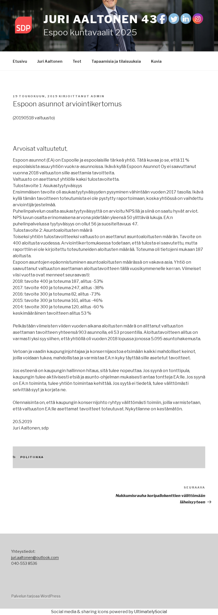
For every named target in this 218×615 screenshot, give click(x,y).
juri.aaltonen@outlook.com (35, 557)
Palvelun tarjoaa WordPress (36, 596)
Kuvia (156, 61)
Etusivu (20, 61)
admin (97, 96)
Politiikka (32, 457)
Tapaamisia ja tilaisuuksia (116, 61)
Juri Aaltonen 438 (104, 19)
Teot (77, 61)
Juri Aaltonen (49, 61)
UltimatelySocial (150, 611)
